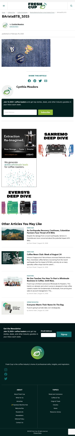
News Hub (30, 228)
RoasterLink (19, 412)
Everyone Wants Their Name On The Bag (45, 304)
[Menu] (4, 6)
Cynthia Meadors (18, 24)
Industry (55, 405)
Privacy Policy (38, 433)
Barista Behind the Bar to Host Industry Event (42, 12)
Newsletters (19, 415)
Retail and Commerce (55, 394)
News (55, 408)
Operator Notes (32, 302)
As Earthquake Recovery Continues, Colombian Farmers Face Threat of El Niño (48, 231)
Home (3, 12)
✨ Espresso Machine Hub (19, 405)
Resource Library (55, 412)
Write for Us (19, 397)
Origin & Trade (55, 401)
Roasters (30, 276)
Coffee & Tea (11, 12)
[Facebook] (6, 374)
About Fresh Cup (19, 394)
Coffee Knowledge (22, 12)
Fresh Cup (37, 6)
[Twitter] (6, 378)
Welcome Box (19, 408)
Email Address (46, 331)
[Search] (71, 6)
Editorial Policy (14, 26)
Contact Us (19, 422)
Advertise (20, 401)
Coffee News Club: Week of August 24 (44, 254)
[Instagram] (6, 369)
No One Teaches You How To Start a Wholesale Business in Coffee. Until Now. (48, 279)
